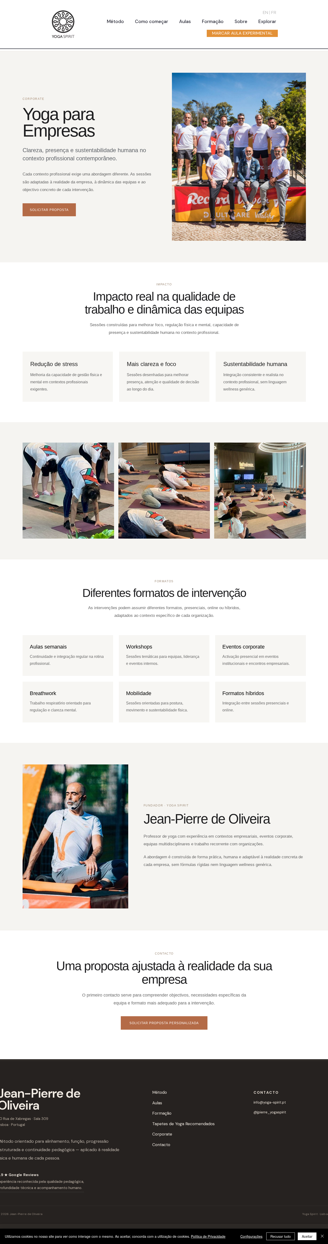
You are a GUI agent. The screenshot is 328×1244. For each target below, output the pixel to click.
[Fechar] (322, 1236)
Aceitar (307, 1236)
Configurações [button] (251, 1236)
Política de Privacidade (208, 1236)
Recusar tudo (280, 1236)
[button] (115, 21)
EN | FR (269, 12)
